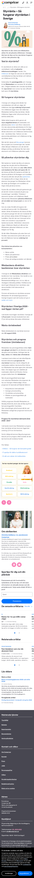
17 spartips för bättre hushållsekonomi (14, 452)
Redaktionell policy (8, 784)
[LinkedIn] (14, 564)
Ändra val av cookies (8, 788)
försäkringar (11, 847)
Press (3, 761)
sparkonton (26, 177)
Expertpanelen (6, 729)
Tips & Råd (7, 7)
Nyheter (4, 725)
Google (4, 860)
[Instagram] (19, 564)
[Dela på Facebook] (9, 502)
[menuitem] (10, 2)
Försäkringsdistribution (9, 779)
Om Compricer (6, 752)
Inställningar (9, 873)
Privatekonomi (13, 22)
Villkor (4, 775)
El (2, 614)
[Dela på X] (4, 502)
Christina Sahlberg (14, 24)
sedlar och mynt (7, 300)
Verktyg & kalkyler (7, 738)
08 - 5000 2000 (17, 829)
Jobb (3, 765)
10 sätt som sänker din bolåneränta (13, 456)
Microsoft (20, 860)
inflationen (5, 74)
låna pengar (20, 142)
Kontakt (4, 756)
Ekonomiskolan (6, 734)
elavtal (18, 847)
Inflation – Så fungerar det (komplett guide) (16, 449)
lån (24, 847)
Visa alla (27, 606)
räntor (13, 125)
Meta (26, 859)
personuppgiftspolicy (11, 866)
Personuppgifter (7, 770)
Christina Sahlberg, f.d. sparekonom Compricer (15, 536)
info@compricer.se (12, 831)
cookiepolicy (27, 864)
